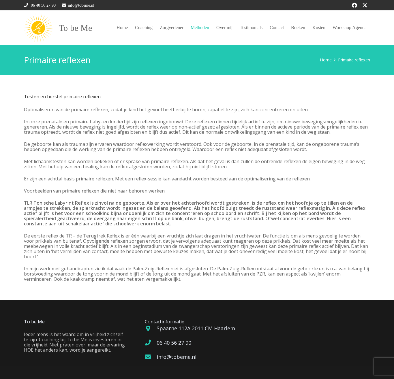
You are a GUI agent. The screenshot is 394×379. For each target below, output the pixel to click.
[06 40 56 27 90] (151, 343)
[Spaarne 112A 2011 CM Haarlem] (151, 328)
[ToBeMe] (38, 27)
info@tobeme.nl (176, 356)
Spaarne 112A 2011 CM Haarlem (196, 328)
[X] (365, 5)
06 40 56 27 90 (174, 342)
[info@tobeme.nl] (151, 357)
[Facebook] (354, 5)
